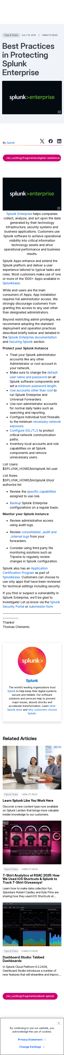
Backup (15, 503)
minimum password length (37, 386)
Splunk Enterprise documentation (32, 337)
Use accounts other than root (31, 390)
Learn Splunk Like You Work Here (28, 800)
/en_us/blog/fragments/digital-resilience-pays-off (33, 158)
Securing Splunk (21, 342)
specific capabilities (41, 491)
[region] (32, 1036)
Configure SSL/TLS (24, 430)
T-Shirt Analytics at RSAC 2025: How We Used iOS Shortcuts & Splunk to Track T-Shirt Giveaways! (31, 879)
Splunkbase (11, 283)
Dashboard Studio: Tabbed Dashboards (23, 959)
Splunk (11, 142)
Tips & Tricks (11, 35)
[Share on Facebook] (51, 141)
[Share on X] (42, 141)
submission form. (41, 606)
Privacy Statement (30, 1039)
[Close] (58, 1023)
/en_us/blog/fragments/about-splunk (30, 996)
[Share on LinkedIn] (59, 141)
